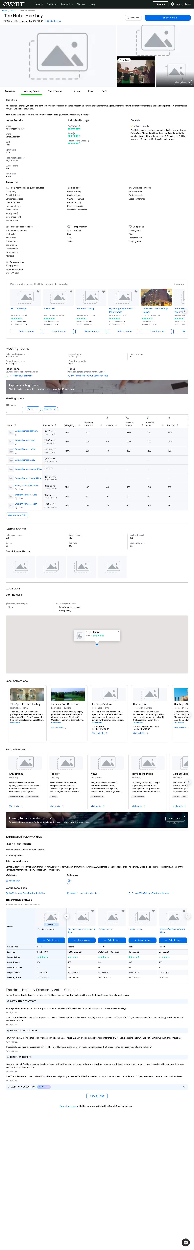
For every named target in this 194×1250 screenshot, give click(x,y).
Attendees (11, 405)
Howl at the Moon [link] (142, 773)
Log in (188, 4)
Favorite (135, 18)
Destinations (67, 4)
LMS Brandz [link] (16, 773)
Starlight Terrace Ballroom (27, 485)
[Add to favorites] (38, 291)
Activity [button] (53, 797)
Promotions (52, 4)
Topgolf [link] (55, 773)
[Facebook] (69, 881)
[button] (58, 56)
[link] (25, 763)
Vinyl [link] (94, 773)
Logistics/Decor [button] (32, 797)
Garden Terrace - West (25, 449)
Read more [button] (15, 723)
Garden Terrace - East (25, 440)
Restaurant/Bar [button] (97, 797)
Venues (39, 4)
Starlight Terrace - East (26, 495)
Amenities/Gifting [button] (16, 797)
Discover (81, 4)
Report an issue (68, 1106)
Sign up (179, 4)
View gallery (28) (182, 82)
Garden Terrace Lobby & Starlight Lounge (28, 478)
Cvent (4, 11)
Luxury (92, 4)
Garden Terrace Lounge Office (28, 469)
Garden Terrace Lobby (25, 460)
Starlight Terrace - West (26, 504)
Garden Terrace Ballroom (26, 431)
